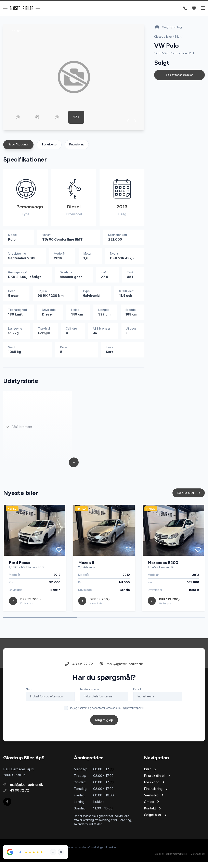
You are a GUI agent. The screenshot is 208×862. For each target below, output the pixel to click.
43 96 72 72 (82, 664)
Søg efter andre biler (179, 75)
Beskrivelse (49, 144)
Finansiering (76, 144)
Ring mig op (104, 720)
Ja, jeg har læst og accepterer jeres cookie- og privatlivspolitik (106, 707)
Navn (29, 689)
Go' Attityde (198, 853)
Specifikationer (18, 144)
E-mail (137, 689)
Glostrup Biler (163, 36)
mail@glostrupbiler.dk (124, 664)
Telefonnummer (89, 689)
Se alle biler (186, 493)
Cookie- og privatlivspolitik (171, 853)
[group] (73, 77)
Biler (178, 36)
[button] (128, 121)
